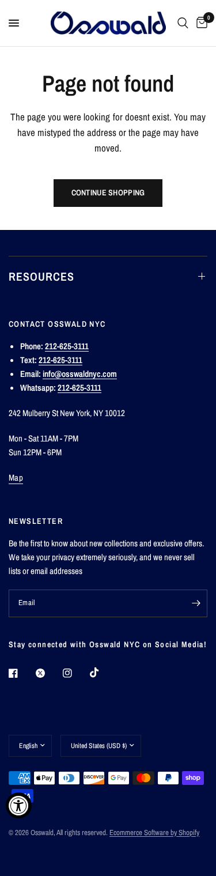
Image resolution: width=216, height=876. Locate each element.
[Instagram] (75, 673)
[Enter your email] (195, 603)
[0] (199, 23)
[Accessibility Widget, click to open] (19, 805)
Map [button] (16, 477)
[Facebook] (21, 673)
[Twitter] (48, 673)
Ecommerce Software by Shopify (154, 832)
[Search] (182, 23)
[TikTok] (102, 672)
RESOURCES (41, 276)
